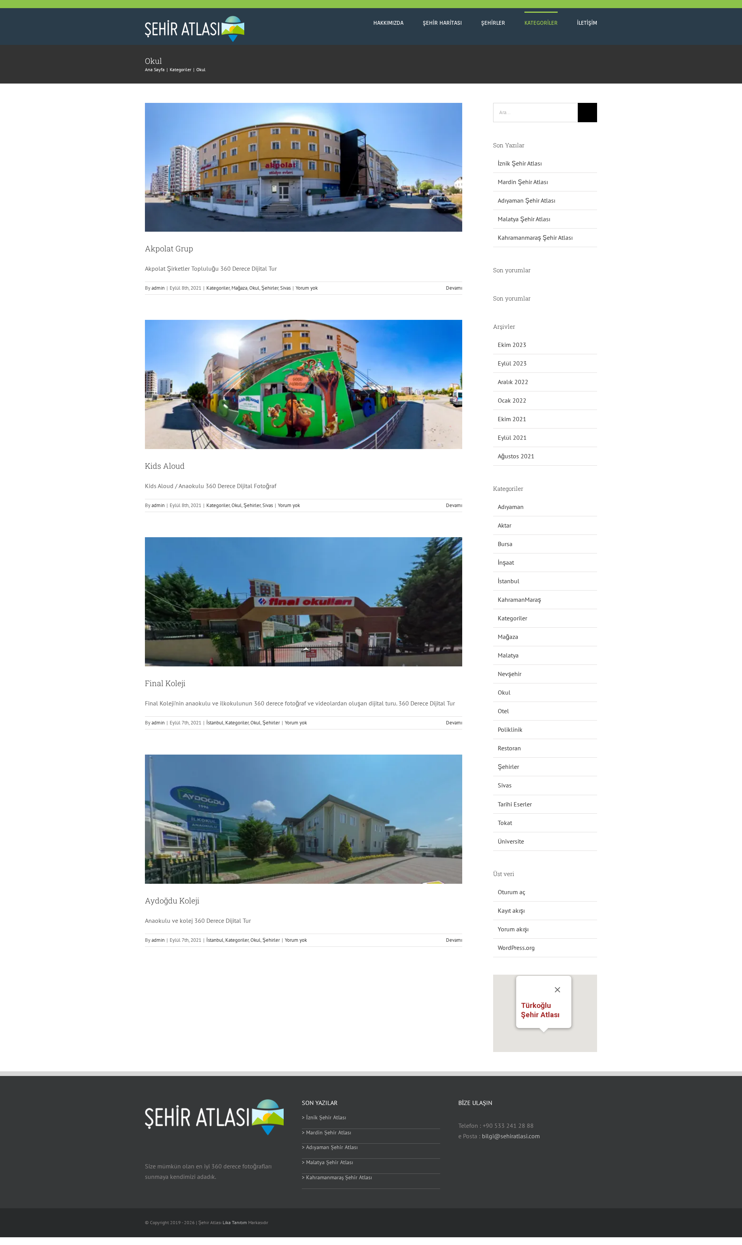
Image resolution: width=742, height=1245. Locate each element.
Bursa (505, 544)
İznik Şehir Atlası (520, 163)
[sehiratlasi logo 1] (194, 19)
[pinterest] (594, 1223)
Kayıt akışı (511, 910)
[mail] (570, 1223)
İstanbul (214, 722)
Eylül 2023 (512, 363)
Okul (254, 288)
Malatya (508, 655)
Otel (503, 711)
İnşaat (506, 562)
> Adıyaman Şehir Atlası (330, 1147)
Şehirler (269, 288)
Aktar (504, 525)
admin (158, 288)
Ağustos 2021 (516, 456)
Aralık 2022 (513, 382)
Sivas (285, 288)
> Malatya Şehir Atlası (327, 1162)
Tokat (505, 823)
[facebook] (520, 1223)
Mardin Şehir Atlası (523, 182)
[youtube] (545, 1223)
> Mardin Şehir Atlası (326, 1132)
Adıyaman (511, 507)
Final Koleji (165, 683)
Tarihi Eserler (515, 804)
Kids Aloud (165, 466)
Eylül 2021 (512, 437)
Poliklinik (510, 729)
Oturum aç (511, 892)
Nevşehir (509, 674)
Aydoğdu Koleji (172, 900)
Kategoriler (218, 288)
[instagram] (557, 1223)
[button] (543, 1037)
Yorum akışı (513, 929)
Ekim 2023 (512, 344)
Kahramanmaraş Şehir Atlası (535, 237)
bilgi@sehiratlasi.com (511, 1136)
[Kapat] (557, 989)
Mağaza (239, 288)
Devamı (454, 288)
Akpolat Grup (169, 248)
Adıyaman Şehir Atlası (526, 200)
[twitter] (533, 1223)
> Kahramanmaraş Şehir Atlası (337, 1177)
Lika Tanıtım (235, 1222)
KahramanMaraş (519, 599)
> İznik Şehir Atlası (324, 1117)
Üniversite (511, 841)
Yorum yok (307, 288)
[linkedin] (582, 1223)
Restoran (509, 748)
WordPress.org (516, 947)
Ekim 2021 (512, 419)
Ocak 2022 (512, 400)
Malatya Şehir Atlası (524, 219)
